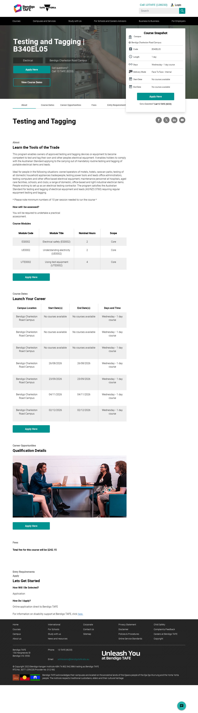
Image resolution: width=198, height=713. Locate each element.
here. (80, 614)
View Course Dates (31, 82)
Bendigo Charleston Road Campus (146, 42)
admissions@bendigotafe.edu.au (73, 659)
